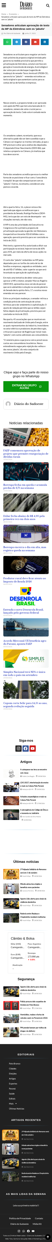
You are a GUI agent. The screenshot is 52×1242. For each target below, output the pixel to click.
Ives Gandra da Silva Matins (31, 816)
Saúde (12, 1093)
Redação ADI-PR (27, 789)
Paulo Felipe (26, 876)
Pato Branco (14, 1063)
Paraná (12, 1088)
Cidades (12, 1068)
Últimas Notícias (16, 1108)
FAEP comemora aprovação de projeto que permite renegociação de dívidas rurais (25, 453)
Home (3, 14)
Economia (13, 14)
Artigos (12, 1078)
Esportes (13, 1083)
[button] (48, 5)
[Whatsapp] (23, 1231)
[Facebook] (25, 748)
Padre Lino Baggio (28, 776)
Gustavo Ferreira (28, 891)
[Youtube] (33, 748)
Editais (12, 1098)
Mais (11, 1103)
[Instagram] (18, 748)
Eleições (13, 1073)
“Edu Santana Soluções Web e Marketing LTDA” (28, 1239)
